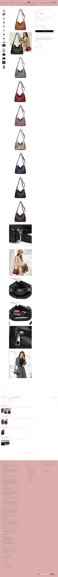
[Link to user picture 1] (2, 411)
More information (40, 50)
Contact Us (29, 467)
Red (45, 17)
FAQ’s (28, 476)
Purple (52, 17)
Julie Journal (9, 542)
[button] (37, 11)
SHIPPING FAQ (5, 384)
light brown (38, 17)
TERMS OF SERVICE (31, 473)
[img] (6, 405)
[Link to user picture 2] (6, 411)
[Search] (53, 1)
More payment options (44, 33)
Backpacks (25, 4)
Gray (42, 17)
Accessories (32, 4)
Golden (37, 19)
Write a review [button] (54, 397)
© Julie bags (6, 574)
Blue (40, 19)
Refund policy (30, 479)
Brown (44, 19)
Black (48, 17)
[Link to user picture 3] (9, 411)
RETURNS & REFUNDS (6, 388)
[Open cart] (55, 1)
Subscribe (47, 471)
